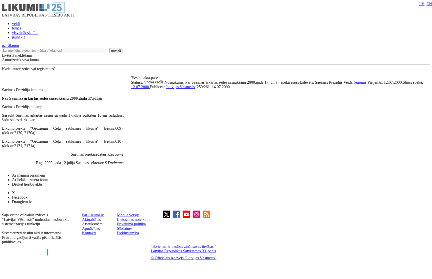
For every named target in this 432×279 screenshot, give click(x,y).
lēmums (360, 82)
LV (421, 4)
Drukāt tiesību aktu (27, 184)
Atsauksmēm (92, 224)
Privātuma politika (131, 224)
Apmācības (91, 228)
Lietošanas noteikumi (133, 219)
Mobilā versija (128, 215)
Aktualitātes (91, 219)
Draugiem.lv (22, 202)
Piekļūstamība (128, 233)
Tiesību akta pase (145, 78)
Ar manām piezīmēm (28, 175)
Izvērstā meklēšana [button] (17, 55)
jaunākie (18, 37)
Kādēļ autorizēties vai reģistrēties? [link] (29, 69)
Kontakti (89, 233)
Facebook (20, 197)
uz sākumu (10, 45)
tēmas (16, 28)
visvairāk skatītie (25, 32)
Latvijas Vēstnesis (180, 87)
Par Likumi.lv (93, 215)
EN (429, 4)
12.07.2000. (140, 87)
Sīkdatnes (124, 228)
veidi (16, 23)
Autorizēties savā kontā (20, 60)
